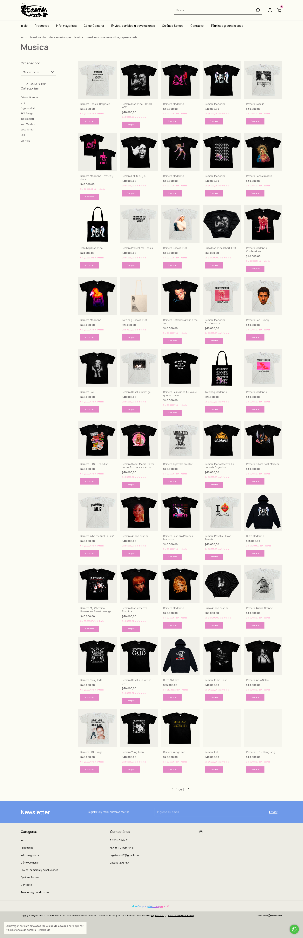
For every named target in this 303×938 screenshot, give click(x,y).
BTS (23, 103)
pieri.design (155, 906)
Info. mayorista (66, 26)
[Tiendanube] (269, 916)
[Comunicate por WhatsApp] (294, 929)
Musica (78, 37)
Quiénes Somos (172, 26)
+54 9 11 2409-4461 (122, 848)
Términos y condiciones (227, 26)
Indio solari (27, 119)
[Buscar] (257, 10)
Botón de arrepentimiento (181, 915)
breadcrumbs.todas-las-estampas (50, 37)
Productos (42, 26)
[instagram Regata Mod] (201, 831)
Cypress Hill (28, 108)
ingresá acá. (157, 915)
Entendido (44, 930)
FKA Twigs (27, 113)
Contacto (197, 26)
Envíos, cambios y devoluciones (133, 26)
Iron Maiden (28, 124)
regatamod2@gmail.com (125, 855)
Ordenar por (30, 63)
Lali (23, 135)
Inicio (24, 26)
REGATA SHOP (35, 84)
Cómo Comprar (94, 26)
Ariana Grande (29, 97)
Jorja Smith (27, 129)
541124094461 (119, 840)
